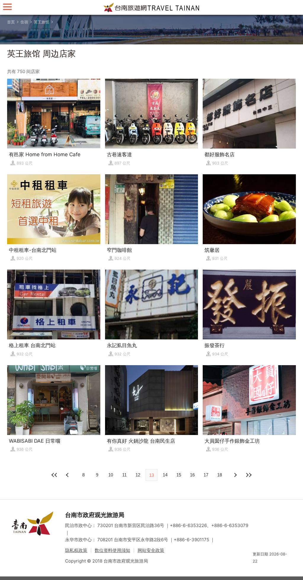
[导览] (7, 6)
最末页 (248, 475)
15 (178, 474)
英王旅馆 (41, 22)
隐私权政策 (76, 550)
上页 (235, 475)
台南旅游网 (151, 7)
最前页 (54, 475)
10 (110, 474)
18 (219, 474)
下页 (68, 475)
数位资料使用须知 (112, 550)
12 (138, 474)
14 (165, 474)
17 (206, 474)
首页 (11, 22)
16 (192, 474)
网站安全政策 (151, 550)
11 (124, 474)
